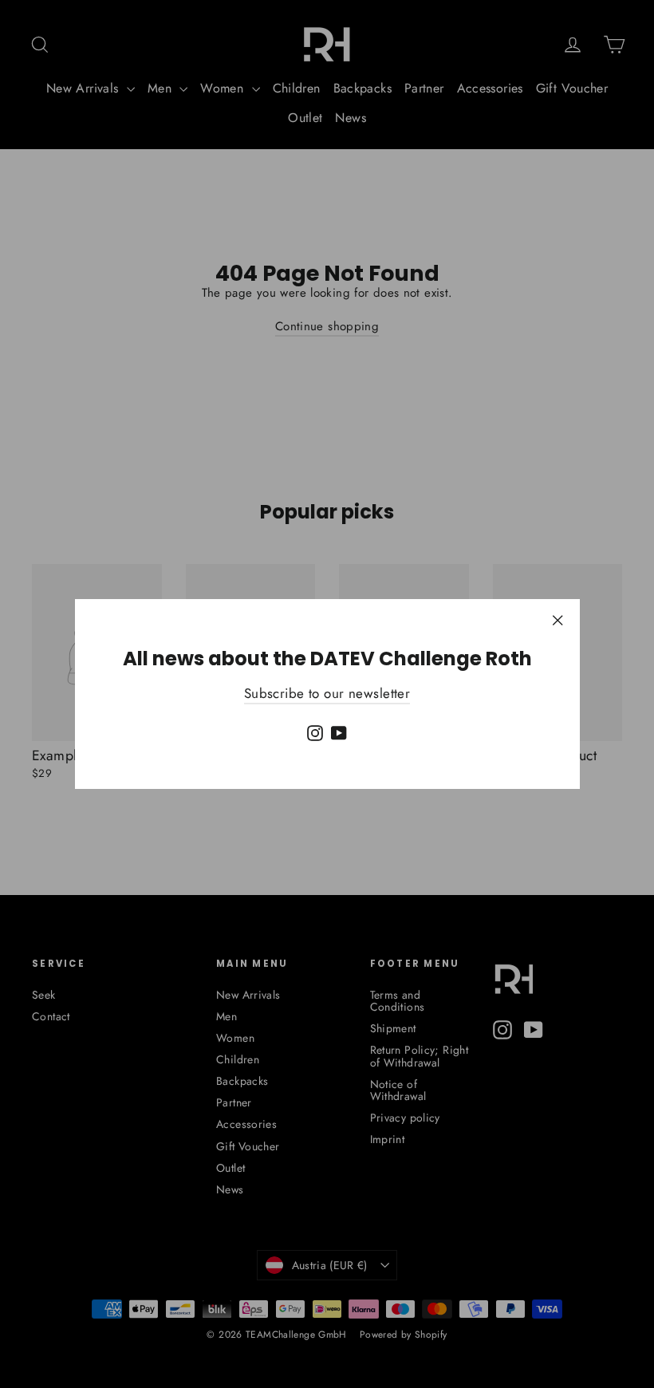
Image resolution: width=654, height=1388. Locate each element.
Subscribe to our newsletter (327, 693)
